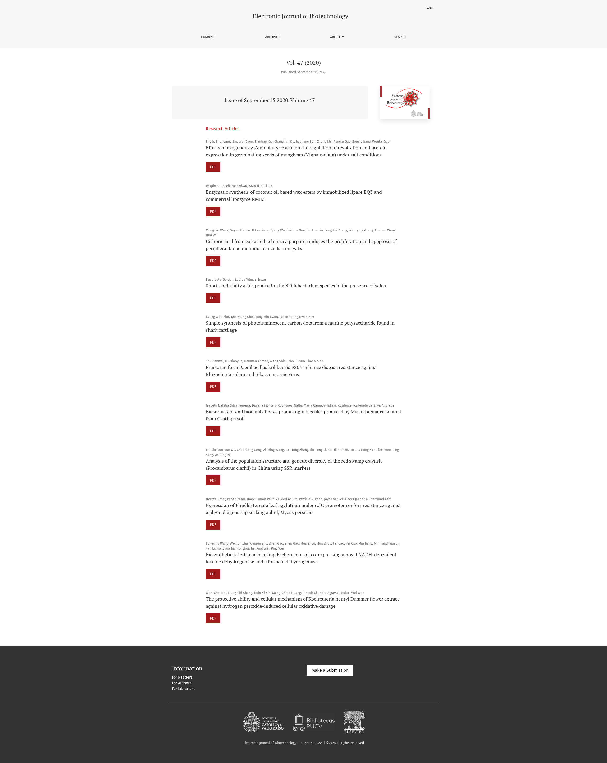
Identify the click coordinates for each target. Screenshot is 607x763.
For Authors (181, 683)
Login (429, 7)
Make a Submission (330, 670)
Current (208, 37)
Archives (272, 37)
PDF (213, 167)
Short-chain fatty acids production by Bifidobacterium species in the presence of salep (296, 285)
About (335, 37)
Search (400, 37)
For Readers (182, 677)
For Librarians (183, 688)
